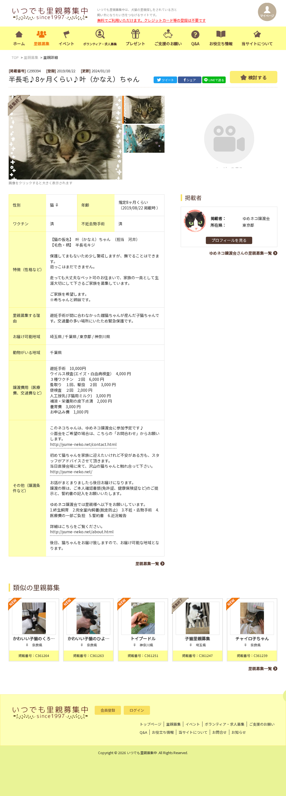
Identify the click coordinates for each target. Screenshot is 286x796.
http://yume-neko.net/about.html (81, 531)
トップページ (150, 724)
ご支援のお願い (168, 43)
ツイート (168, 80)
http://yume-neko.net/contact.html (83, 444)
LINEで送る (216, 80)
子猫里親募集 (197, 638)
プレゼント (135, 43)
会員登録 (108, 710)
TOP (15, 57)
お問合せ (219, 732)
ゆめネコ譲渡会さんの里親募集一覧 (240, 253)
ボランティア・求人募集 (224, 724)
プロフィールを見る (229, 240)
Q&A (195, 43)
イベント (66, 43)
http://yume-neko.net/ (71, 471)
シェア (191, 80)
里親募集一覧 (147, 563)
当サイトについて (257, 43)
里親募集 (41, 43)
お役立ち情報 (221, 43)
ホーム (19, 43)
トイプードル (143, 638)
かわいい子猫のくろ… (34, 638)
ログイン (137, 710)
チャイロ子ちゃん (252, 638)
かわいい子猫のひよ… (88, 638)
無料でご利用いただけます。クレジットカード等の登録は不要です (151, 20)
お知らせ (239, 732)
